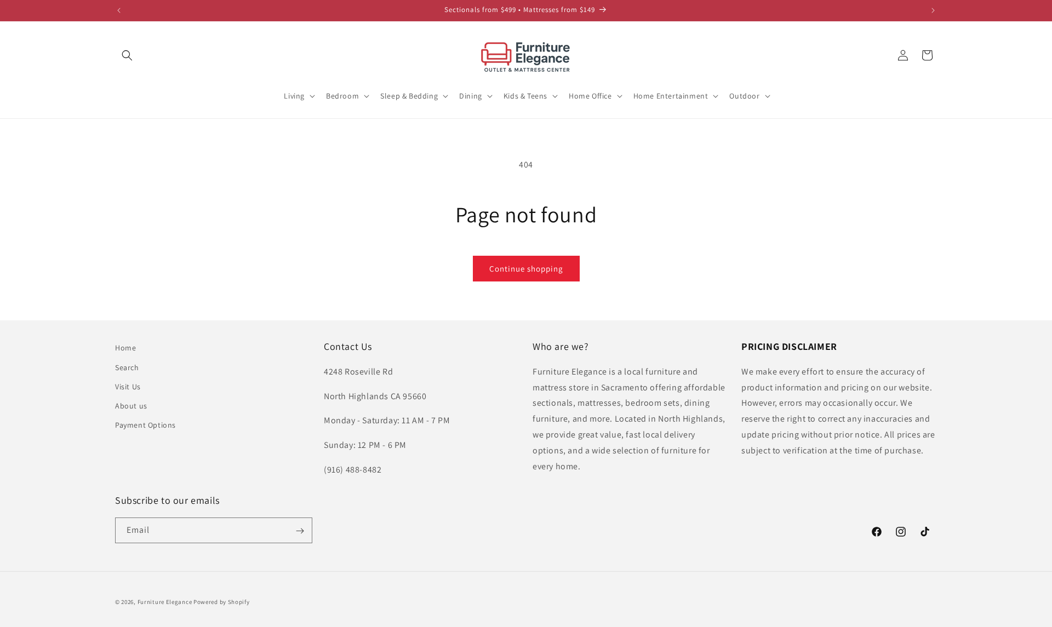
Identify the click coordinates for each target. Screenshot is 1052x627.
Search (127, 367)
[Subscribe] (300, 531)
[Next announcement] (933, 10)
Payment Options (145, 425)
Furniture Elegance (165, 602)
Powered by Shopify (221, 602)
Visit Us (128, 386)
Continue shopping (526, 268)
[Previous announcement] (119, 10)
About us (131, 405)
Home (125, 348)
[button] (127, 55)
